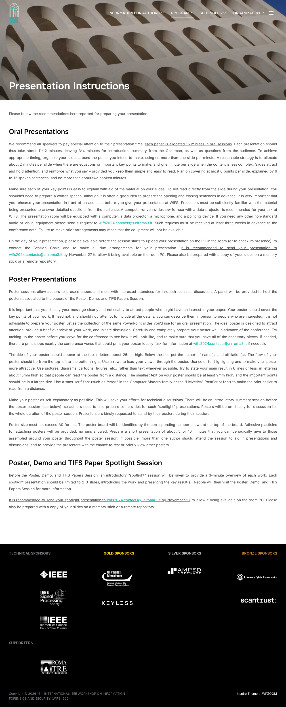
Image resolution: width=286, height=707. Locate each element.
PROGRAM (180, 13)
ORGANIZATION (246, 13)
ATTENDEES (211, 13)
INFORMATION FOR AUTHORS (134, 13)
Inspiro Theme (247, 693)
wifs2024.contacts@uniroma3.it (125, 223)
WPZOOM (269, 693)
